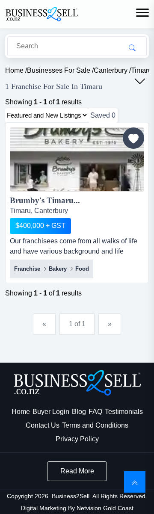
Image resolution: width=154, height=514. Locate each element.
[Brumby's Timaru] (77, 161)
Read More (77, 471)
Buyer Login (51, 411)
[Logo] (41, 13)
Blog (79, 411)
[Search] (132, 47)
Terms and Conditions (95, 425)
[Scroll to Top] (134, 482)
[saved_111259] (133, 138)
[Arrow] (140, 81)
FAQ (95, 411)
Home (21, 411)
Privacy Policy (77, 439)
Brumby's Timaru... (45, 200)
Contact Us (42, 425)
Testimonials (124, 411)
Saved (103, 115)
